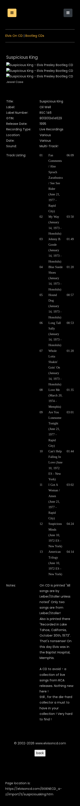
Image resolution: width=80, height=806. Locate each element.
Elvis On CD (14, 35)
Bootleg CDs (34, 35)
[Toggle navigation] (68, 13)
